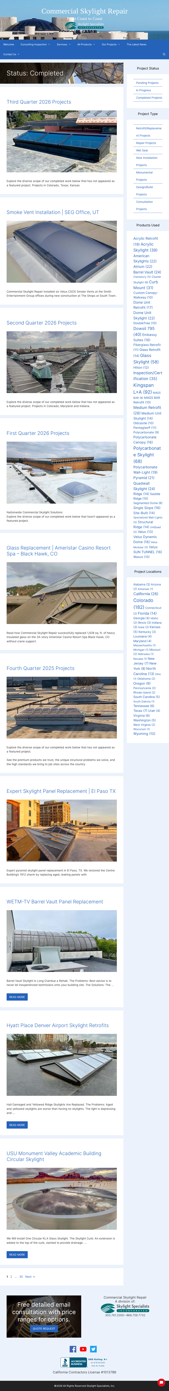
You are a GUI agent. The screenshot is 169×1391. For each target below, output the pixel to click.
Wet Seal (142, 150)
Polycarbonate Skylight (147, 454)
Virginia (141, 716)
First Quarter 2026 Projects (38, 433)
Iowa (143, 627)
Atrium (142, 266)
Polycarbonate (146, 432)
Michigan (141, 649)
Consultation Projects (144, 205)
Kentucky (147, 632)
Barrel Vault (147, 272)
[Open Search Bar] (164, 54)
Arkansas (145, 589)
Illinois (144, 622)
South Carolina (146, 697)
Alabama (141, 584)
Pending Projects (147, 83)
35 (21, 1276)
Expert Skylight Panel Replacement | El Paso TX (61, 791)
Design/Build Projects (144, 190)
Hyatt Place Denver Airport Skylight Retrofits (58, 1025)
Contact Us (9, 54)
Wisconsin (141, 729)
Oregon (142, 683)
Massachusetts (144, 645)
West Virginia (144, 724)
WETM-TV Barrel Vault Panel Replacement (55, 902)
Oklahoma (146, 678)
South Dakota (143, 701)
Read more (17, 997)
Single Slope (146, 508)
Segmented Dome (147, 503)
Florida (147, 613)
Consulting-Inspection (34, 44)
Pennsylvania (144, 688)
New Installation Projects (146, 161)
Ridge (141, 494)
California (145, 594)
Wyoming (144, 734)
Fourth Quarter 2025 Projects (40, 668)
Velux (145, 532)
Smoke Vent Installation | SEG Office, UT (53, 212)
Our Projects (109, 44)
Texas (140, 711)
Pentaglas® (144, 428)
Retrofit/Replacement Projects (149, 132)
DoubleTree (145, 323)
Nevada (140, 658)
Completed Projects (149, 97)
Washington (144, 720)
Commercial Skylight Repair (84, 11)
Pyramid (143, 478)
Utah (154, 710)
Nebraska (146, 654)
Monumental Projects (144, 176)
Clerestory (142, 276)
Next (30, 1276)
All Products (84, 44)
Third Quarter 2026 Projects (39, 102)
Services (62, 44)
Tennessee (143, 706)
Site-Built (144, 513)
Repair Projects (146, 143)
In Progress (143, 90)
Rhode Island (144, 692)
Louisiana (142, 636)
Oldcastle (143, 423)
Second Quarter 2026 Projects (42, 323)
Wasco (141, 557)
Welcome (8, 44)
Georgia (141, 618)
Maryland (142, 641)
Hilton (141, 367)
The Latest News (136, 44)
